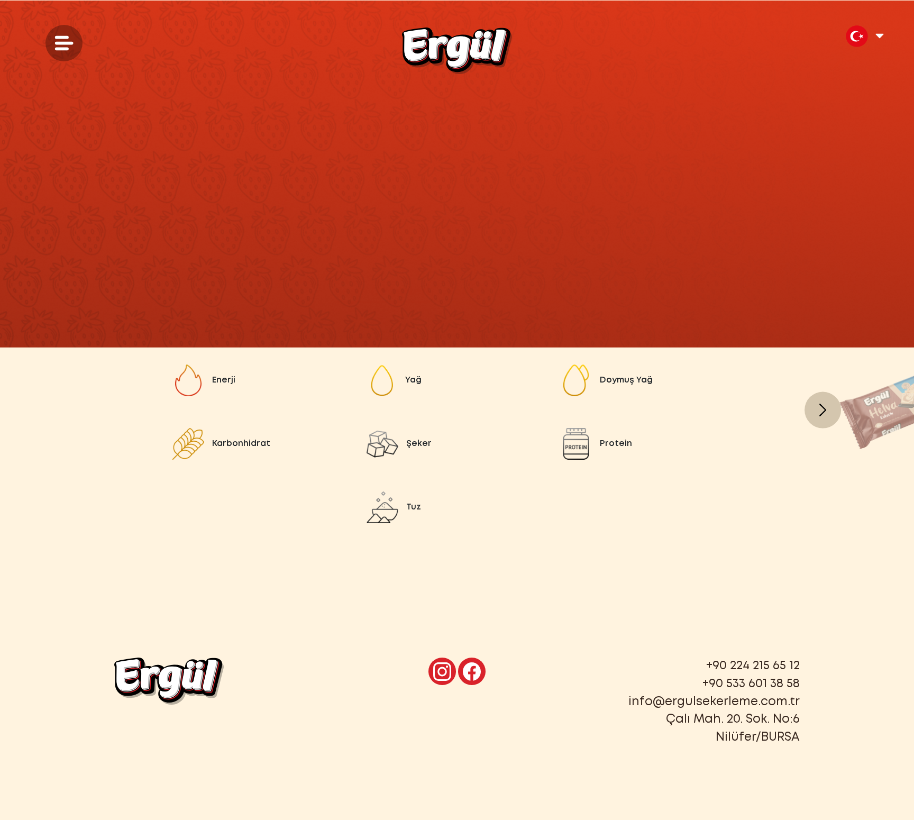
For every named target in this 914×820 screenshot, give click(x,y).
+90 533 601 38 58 (751, 684)
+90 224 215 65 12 (753, 666)
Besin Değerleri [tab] (382, 292)
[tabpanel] (457, 444)
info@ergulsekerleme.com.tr (714, 702)
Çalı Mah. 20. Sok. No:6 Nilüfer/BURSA (733, 728)
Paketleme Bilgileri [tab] (505, 292)
